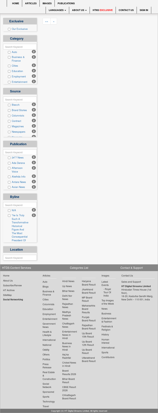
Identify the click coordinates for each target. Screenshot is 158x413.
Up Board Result (87, 351)
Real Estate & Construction (49, 375)
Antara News (19, 182)
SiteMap (7, 295)
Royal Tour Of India (107, 292)
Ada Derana (18, 163)
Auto (14, 52)
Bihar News (68, 290)
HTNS (103, 10)
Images (47, 3)
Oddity (46, 349)
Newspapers (18, 131)
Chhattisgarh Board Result (69, 396)
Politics (46, 359)
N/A (14, 210)
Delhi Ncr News (67, 297)
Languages (56, 10)
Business (106, 313)
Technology (49, 401)
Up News (67, 286)
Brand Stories (19, 110)
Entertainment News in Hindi (69, 335)
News (105, 308)
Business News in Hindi (67, 346)
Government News (49, 325)
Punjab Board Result (89, 318)
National (47, 344)
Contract (16, 121)
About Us (78, 10)
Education (17, 71)
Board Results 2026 (69, 372)
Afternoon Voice (17, 169)
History (105, 334)
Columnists (18, 115)
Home (15, 3)
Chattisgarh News (68, 325)
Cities (15, 65)
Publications (66, 3)
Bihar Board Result (68, 380)
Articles (31, 3)
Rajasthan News (67, 305)
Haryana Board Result (89, 282)
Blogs (46, 286)
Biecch (15, 104)
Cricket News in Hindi (69, 364)
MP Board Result (87, 299)
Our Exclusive (20, 29)
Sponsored (48, 391)
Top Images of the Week (108, 302)
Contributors (108, 357)
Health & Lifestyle (47, 333)
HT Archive (9, 290)
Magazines (18, 126)
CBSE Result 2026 (69, 388)
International (49, 339)
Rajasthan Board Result (89, 326)
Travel (46, 406)
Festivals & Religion (107, 328)
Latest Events (105, 283)
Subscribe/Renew (12, 285)
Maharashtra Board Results (88, 309)
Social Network (47, 385)
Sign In (144, 10)
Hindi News (68, 281)
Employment (19, 76)
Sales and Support (131, 281)
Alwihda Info (18, 176)
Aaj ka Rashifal (66, 356)
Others (46, 354)
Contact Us (126, 10)
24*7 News (18, 157)
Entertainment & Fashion (108, 320)
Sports (46, 396)
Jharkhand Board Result (89, 291)
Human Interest (105, 341)
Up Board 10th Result (88, 335)
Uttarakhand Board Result (89, 359)
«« (46, 21)
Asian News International (18, 188)
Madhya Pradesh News (66, 315)
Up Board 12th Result (88, 343)
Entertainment (19, 82)
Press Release (47, 365)
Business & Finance (18, 58)
